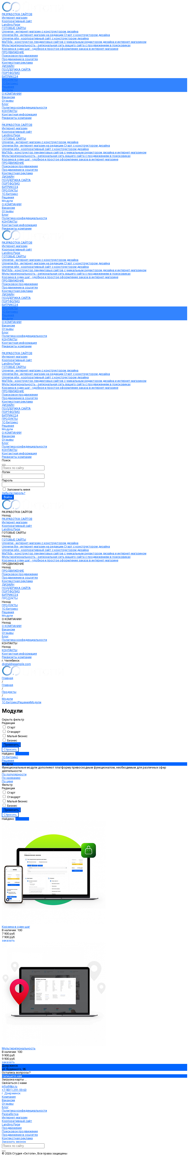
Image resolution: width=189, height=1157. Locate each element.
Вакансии (8, 97)
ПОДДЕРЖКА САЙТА (16, 180)
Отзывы (8, 100)
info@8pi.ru (9, 1086)
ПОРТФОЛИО (11, 183)
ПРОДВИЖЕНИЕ (13, 163)
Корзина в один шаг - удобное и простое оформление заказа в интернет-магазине (60, 48)
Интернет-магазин (14, 17)
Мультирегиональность (18, 1048)
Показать (22, 753)
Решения (8, 86)
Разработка (10, 1114)
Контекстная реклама (17, 62)
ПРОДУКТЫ (10, 190)
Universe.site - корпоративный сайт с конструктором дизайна (45, 38)
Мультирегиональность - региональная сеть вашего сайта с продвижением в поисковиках (66, 45)
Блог (5, 104)
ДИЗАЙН (8, 176)
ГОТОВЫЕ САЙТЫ (14, 138)
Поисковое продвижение (20, 55)
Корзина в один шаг (16, 926)
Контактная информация (19, 114)
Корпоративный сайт (17, 21)
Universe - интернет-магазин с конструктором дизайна (40, 31)
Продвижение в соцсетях (20, 59)
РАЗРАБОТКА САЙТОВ (17, 125)
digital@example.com (16, 664)
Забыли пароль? (13, 493)
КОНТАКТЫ (9, 221)
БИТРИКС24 (10, 187)
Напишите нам (12, 1076)
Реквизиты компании (17, 118)
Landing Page (11, 24)
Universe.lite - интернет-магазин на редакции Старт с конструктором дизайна (56, 35)
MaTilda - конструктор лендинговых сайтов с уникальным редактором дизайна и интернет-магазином (74, 42)
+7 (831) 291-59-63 (14, 1090)
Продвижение (12, 1128)
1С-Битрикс (10, 83)
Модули (35, 702)
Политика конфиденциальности (24, 107)
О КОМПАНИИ (11, 204)
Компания (9, 1096)
